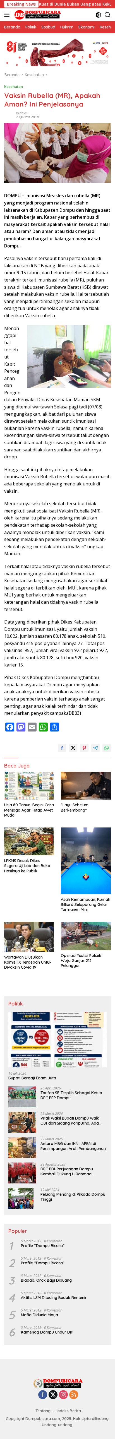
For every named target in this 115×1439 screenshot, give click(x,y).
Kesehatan (13, 86)
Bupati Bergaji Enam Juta (32, 1078)
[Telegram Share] (95, 748)
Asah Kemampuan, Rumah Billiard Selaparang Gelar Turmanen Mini (85, 904)
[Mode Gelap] (98, 15)
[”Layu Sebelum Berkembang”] (86, 786)
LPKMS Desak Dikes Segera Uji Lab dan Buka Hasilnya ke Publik (27, 865)
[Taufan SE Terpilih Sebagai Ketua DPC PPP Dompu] (22, 1096)
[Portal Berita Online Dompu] (37, 15)
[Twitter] (53, 1395)
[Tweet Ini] (73, 748)
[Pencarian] (107, 15)
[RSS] (73, 1395)
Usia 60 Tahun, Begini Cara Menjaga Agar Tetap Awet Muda (29, 809)
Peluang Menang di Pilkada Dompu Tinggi (72, 1197)
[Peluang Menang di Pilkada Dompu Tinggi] (20, 1198)
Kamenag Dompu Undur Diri (47, 1332)
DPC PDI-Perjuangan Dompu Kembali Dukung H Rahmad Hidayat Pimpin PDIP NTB (66, 1171)
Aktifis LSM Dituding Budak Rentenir (54, 1297)
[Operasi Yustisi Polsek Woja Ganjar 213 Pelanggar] (86, 936)
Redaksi (21, 113)
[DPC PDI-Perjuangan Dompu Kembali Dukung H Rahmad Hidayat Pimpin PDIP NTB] (22, 1173)
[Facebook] (42, 1395)
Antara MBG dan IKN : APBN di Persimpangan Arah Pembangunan (73, 1146)
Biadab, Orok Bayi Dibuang (46, 1280)
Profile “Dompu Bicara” (42, 1245)
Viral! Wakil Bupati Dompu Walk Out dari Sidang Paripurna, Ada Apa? (69, 1121)
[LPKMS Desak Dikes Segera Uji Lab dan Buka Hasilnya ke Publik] (29, 841)
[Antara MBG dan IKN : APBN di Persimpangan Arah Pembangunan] (22, 1147)
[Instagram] (63, 1395)
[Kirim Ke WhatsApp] (106, 748)
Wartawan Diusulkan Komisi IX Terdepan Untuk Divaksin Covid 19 (28, 962)
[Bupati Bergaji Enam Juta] (57, 1039)
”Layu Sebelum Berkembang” (74, 807)
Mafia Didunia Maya (39, 1314)
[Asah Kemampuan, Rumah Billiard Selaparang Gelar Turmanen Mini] (86, 860)
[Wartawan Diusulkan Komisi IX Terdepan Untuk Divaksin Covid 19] (29, 937)
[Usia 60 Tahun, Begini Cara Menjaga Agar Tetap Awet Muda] (29, 786)
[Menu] (8, 15)
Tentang (43, 1410)
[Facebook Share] (62, 748)
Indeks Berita (69, 1410)
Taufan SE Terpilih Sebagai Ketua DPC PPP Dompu (71, 1095)
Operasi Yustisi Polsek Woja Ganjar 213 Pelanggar (81, 960)
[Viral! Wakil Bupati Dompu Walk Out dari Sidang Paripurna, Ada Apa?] (22, 1122)
